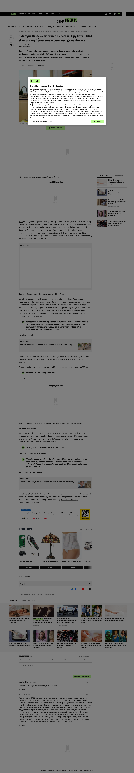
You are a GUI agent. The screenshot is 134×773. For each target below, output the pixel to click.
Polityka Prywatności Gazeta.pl (88, 115)
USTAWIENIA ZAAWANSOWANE (42, 121)
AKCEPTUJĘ (97, 121)
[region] (67, 101)
